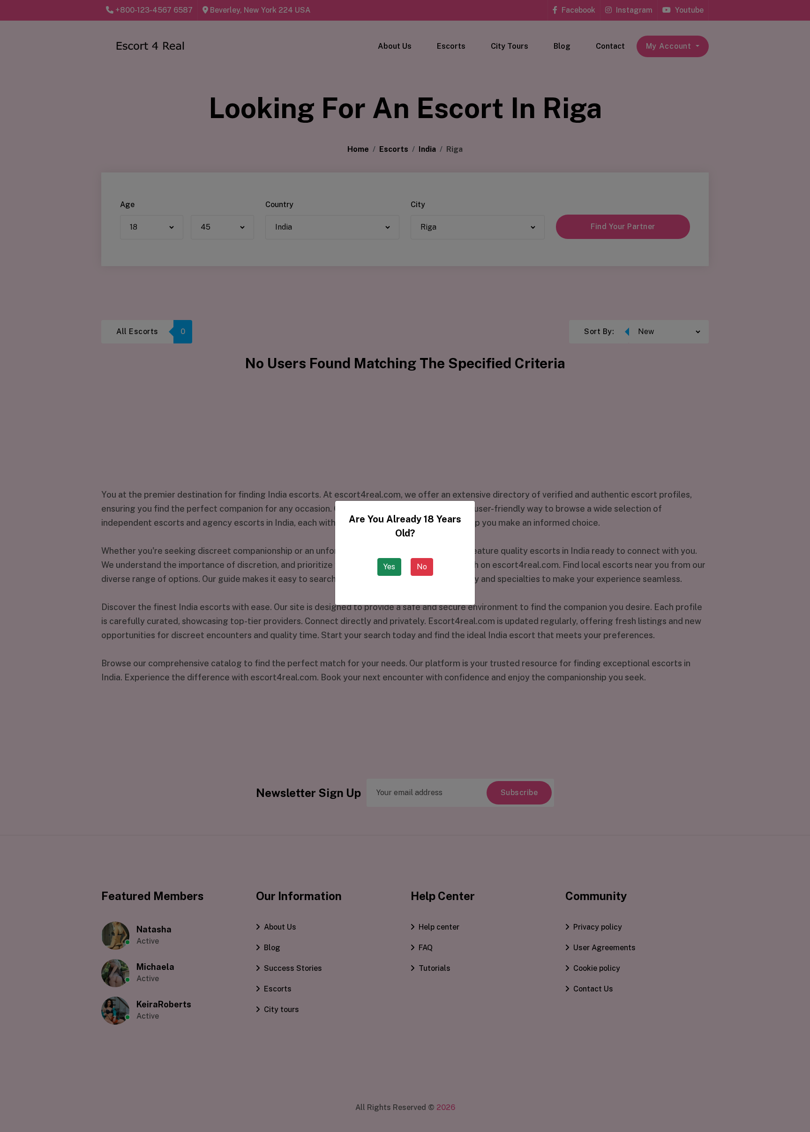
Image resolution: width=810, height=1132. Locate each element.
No (422, 566)
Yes (389, 566)
